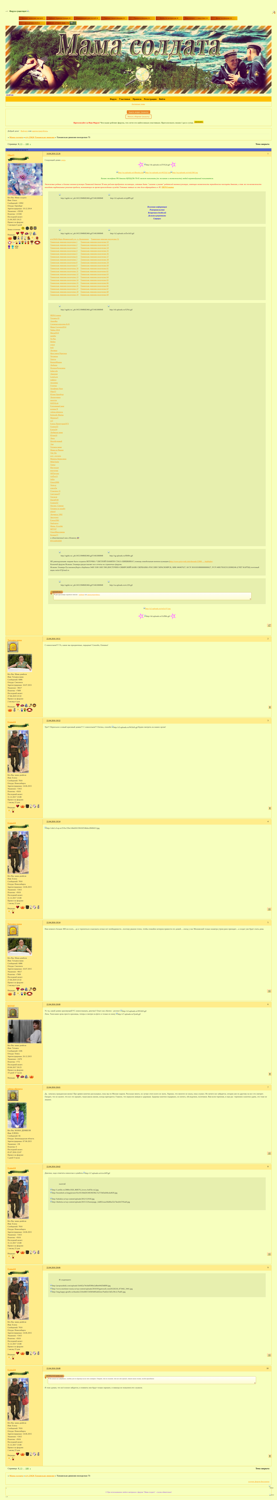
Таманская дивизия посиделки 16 (64, 286)
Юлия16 (53, 435)
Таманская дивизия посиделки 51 (105, 239)
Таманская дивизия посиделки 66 (95, 283)
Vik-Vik (53, 453)
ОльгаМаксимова (57, 532)
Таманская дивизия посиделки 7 (63, 260)
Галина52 (54, 503)
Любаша (53, 365)
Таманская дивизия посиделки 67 (95, 289)
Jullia (52, 479)
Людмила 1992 (56, 514)
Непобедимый (56, 441)
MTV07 (53, 529)
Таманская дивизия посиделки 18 (64, 292)
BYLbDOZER (56, 541)
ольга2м (53, 488)
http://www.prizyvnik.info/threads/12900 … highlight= (191, 561)
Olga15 (11, 155)
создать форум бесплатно (258, 1481)
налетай (62, 1184)
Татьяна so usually (57, 509)
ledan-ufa (54, 371)
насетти (53, 400)
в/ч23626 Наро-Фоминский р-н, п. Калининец (69, 239)
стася (52, 345)
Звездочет (54, 517)
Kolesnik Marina (57, 415)
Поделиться (46, 155)
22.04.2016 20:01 (53, 1087)
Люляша (53, 350)
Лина (52, 438)
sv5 (51, 421)
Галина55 (54, 427)
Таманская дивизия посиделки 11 (64, 271)
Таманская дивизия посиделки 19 (64, 295)
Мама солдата (16, 137)
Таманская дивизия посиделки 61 (95, 268)
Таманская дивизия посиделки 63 (95, 274)
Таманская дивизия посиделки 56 (95, 254)
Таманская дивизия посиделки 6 (63, 257)
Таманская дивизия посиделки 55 (95, 251)
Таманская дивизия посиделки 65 (95, 280)
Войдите (24, 131)
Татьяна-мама (56, 447)
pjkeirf (53, 511)
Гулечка (53, 386)
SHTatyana (54, 473)
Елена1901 (54, 520)
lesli (52, 347)
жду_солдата (55, 456)
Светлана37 (55, 494)
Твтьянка (54, 356)
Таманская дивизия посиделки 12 (64, 274)
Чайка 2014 (55, 330)
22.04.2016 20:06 (53, 1267)
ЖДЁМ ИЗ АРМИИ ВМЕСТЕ (58, 23)
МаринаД (54, 418)
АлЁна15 (54, 476)
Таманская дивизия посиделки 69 (95, 295)
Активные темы (138, 104)
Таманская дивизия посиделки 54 (95, 248)
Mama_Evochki (56, 526)
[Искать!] (274, 12)
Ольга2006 (54, 482)
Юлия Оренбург (57, 394)
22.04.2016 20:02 (53, 1166)
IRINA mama (55, 315)
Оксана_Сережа (57, 506)
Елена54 (53, 429)
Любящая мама (56, 432)
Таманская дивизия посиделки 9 (63, 265)
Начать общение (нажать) (138, 117)
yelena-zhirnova (56, 412)
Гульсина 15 (55, 491)
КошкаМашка (56, 362)
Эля (51, 444)
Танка (52, 465)
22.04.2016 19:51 (53, 639)
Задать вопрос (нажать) (138, 112)
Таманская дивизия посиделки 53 (95, 245)
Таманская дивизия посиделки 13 (64, 277)
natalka (53, 336)
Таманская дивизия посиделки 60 (95, 265)
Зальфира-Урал (56, 388)
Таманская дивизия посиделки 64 (95, 277)
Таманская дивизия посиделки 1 (63, 242)
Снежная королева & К (60, 324)
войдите (81, 595)
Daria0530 (54, 500)
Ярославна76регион (58, 353)
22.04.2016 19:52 (53, 720)
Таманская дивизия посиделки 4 (63, 251)
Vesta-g (53, 485)
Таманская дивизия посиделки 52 (95, 242)
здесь (63, 160)
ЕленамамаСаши (57, 406)
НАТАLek (54, 403)
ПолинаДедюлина (57, 368)
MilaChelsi (54, 462)
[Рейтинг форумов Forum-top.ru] (199, 123)
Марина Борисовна (58, 459)
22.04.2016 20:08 (53, 1368)
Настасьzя (54, 468)
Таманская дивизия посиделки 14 (64, 280)
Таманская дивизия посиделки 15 (64, 283)
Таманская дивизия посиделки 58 (95, 260)
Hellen (53, 342)
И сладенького (65, 1280)
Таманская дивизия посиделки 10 (64, 268)
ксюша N (54, 409)
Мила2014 (54, 333)
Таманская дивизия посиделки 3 (63, 248)
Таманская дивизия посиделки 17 (64, 289)
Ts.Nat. (53, 339)
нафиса (53, 380)
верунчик (54, 470)
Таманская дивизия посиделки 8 (63, 262)
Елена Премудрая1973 (59, 424)
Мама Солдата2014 (58, 327)
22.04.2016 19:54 (53, 821)
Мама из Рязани (57, 450)
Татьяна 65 (54, 318)
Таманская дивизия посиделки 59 (95, 262)
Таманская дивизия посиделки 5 (63, 254)
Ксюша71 (54, 535)
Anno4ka (53, 321)
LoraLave (54, 377)
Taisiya (53, 359)
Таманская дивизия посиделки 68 (95, 292)
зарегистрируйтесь (40, 131)
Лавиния (54, 374)
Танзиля (53, 497)
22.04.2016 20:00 (53, 1004)
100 (27, 144)
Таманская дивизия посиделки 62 (94, 271)
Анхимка (54, 383)
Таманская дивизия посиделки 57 (95, 257)
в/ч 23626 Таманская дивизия (40, 137)
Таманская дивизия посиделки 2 (63, 245)
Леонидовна (55, 397)
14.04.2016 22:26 (53, 153)
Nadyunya (54, 523)
